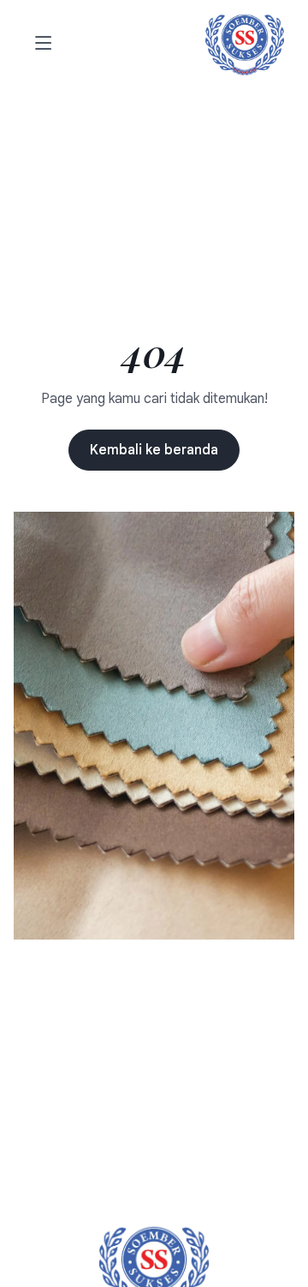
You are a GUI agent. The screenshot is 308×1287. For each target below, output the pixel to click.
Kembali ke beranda (154, 450)
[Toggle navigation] (40, 44)
